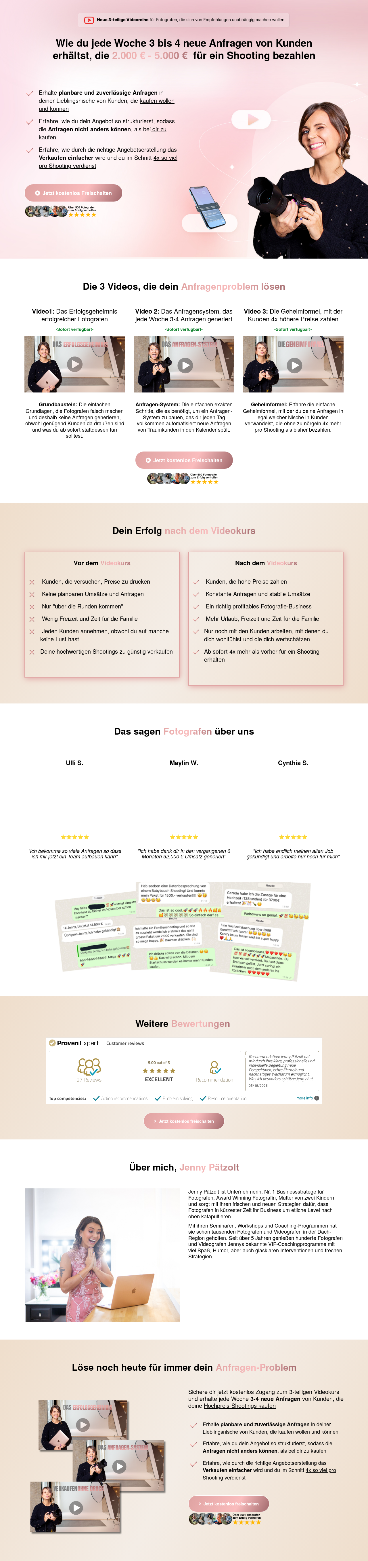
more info (304, 1098)
